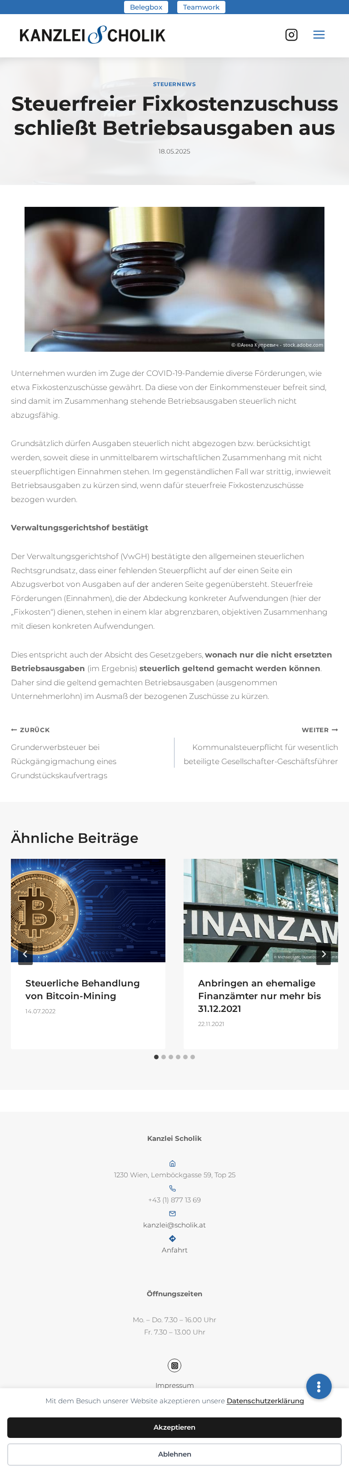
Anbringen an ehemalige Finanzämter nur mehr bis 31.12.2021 (259, 996)
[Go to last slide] (25, 954)
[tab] (156, 1057)
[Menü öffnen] (319, 35)
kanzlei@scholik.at (174, 1225)
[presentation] (88, 910)
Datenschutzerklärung (265, 1400)
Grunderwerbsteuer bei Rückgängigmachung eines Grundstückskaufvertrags (63, 753)
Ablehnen (174, 1454)
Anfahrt (175, 1250)
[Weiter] (323, 954)
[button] (319, 1386)
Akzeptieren (174, 1427)
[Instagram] (291, 34)
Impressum (174, 1385)
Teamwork (201, 7)
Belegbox (146, 7)
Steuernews (174, 84)
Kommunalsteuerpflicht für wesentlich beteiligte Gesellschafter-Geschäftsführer (261, 746)
